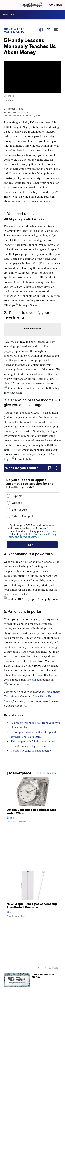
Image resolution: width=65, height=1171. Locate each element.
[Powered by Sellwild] (53, 968)
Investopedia (34, 679)
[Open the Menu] (5, 5)
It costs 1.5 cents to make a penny (31, 750)
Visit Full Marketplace (47, 773)
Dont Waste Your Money (14, 30)
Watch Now (55, 5)
